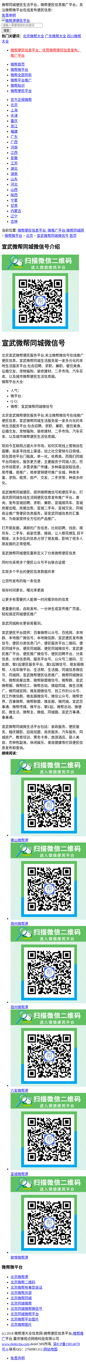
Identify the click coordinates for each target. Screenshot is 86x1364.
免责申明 (9, 15)
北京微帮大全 (33, 36)
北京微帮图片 (21, 1324)
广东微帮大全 (55, 36)
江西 (14, 153)
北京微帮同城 (21, 1298)
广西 (14, 142)
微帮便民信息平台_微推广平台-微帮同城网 (51, 230)
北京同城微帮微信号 (26, 1309)
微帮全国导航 (21, 75)
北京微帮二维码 (23, 1282)
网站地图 (50, 1349)
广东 (14, 137)
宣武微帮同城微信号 (53, 236)
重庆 (14, 121)
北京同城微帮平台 (25, 1314)
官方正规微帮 (21, 100)
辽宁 (14, 216)
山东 (14, 179)
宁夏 (14, 200)
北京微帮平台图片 (25, 1319)
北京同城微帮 (21, 1303)
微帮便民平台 (21, 91)
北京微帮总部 (21, 1293)
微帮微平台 (19, 70)
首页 (73, 236)
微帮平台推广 (21, 80)
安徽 (14, 158)
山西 (14, 190)
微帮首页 (18, 64)
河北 (14, 184)
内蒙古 (16, 211)
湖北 (14, 168)
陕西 (14, 195)
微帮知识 (18, 85)
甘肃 (14, 206)
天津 (14, 115)
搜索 (6, 30)
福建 (14, 131)
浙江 (14, 126)
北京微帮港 (19, 1277)
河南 (14, 147)
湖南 (14, 174)
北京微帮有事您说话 (26, 1287)
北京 (14, 105)
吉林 (14, 221)
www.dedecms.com (15, 1344)
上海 (14, 110)
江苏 (14, 163)
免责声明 (18, 1358)
